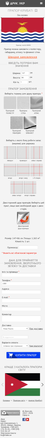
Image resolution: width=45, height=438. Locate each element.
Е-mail (6, 297)
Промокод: (12, 247)
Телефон (7, 280)
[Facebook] (24, 420)
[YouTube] (27, 420)
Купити (23, 353)
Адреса (5, 289)
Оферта (25, 415)
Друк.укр (28, 411)
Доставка (6, 325)
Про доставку (22, 15)
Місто (5, 306)
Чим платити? (36, 345)
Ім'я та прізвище (10, 272)
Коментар (6, 314)
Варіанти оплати (10, 342)
